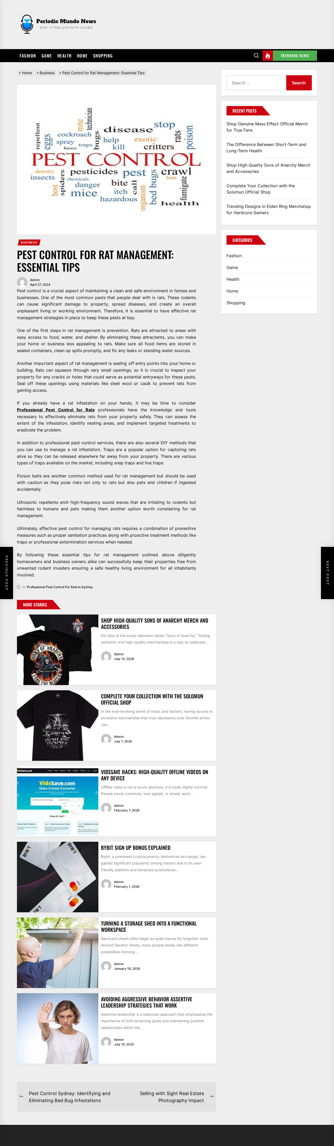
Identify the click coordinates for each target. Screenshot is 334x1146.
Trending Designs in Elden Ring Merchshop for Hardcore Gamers (268, 209)
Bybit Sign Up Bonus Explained (135, 847)
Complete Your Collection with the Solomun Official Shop (152, 699)
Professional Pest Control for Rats (56, 409)
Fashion (28, 55)
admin (35, 280)
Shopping (103, 55)
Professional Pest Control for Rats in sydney (60, 587)
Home (82, 55)
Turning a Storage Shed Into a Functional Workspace (148, 926)
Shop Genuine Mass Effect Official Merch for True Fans (267, 127)
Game (46, 55)
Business (29, 242)
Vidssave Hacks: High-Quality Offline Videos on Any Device (154, 775)
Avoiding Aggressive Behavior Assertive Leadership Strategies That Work (146, 1002)
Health (64, 55)
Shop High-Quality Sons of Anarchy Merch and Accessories (154, 623)
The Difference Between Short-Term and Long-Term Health (266, 147)
